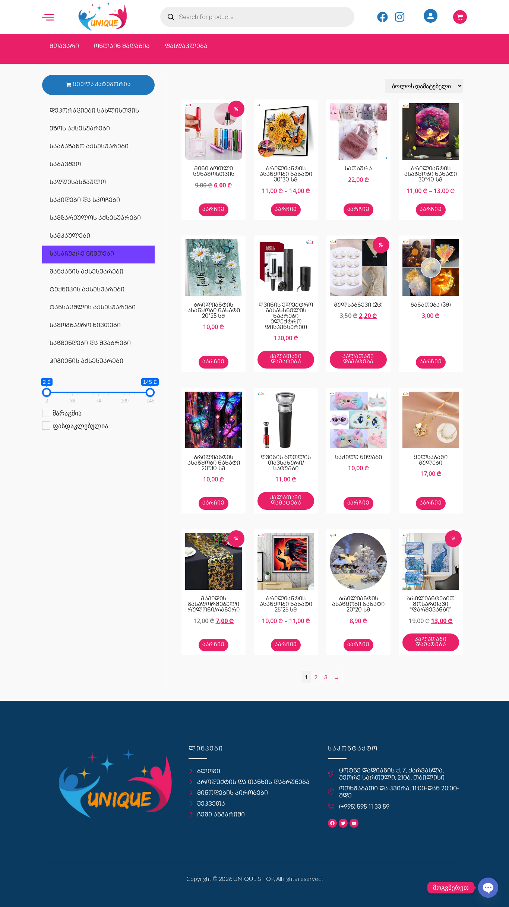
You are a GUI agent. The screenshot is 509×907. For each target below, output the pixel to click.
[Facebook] (382, 17)
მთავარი (64, 47)
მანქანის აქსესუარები (86, 272)
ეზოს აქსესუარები (80, 129)
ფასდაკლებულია (80, 425)
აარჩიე (213, 209)
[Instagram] (399, 17)
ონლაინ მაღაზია (122, 47)
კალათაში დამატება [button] (286, 359)
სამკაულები (70, 236)
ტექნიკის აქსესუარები (87, 290)
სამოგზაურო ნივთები (85, 326)
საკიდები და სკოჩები (85, 200)
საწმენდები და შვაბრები (90, 344)
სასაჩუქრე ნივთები (82, 254)
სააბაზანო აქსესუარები (89, 147)
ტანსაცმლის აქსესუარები (93, 308)
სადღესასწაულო (78, 183)
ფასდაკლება (186, 47)
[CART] (460, 17)
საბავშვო (65, 165)
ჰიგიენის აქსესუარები (86, 361)
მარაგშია (67, 413)
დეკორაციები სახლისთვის (94, 111)
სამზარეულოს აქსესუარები (95, 218)
